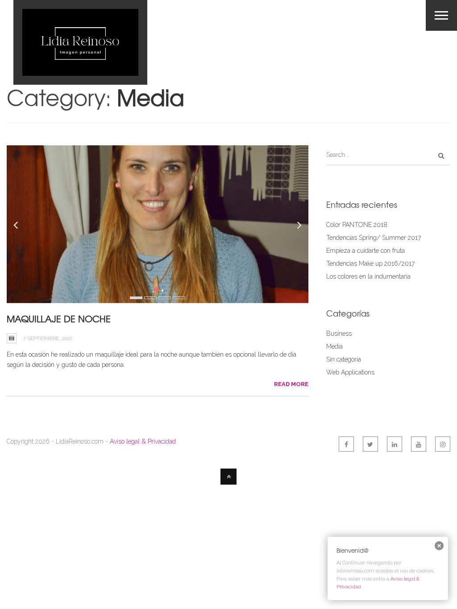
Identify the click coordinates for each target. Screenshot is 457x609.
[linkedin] (394, 444)
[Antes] (157, 224)
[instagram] (442, 444)
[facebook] (346, 444)
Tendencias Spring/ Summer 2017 (373, 237)
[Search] (441, 156)
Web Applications (350, 372)
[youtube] (418, 444)
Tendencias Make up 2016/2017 (370, 263)
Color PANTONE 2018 (356, 224)
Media (334, 346)
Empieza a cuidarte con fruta (365, 250)
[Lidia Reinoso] (80, 42)
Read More (291, 384)
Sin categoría (343, 359)
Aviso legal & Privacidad (143, 441)
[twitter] (370, 444)
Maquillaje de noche (59, 318)
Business (339, 333)
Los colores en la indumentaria (368, 276)
